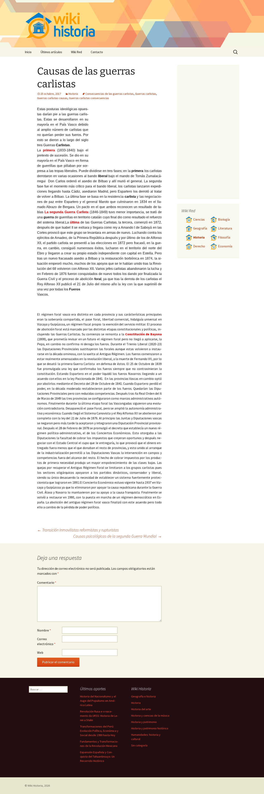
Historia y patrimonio (144, 722)
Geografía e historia (143, 696)
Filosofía (224, 237)
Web (40, 652)
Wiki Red (76, 52)
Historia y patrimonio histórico (149, 728)
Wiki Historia (35, 785)
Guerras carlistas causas (52, 98)
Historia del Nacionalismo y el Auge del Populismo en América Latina (98, 701)
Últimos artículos (51, 52)
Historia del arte (141, 709)
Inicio (28, 52)
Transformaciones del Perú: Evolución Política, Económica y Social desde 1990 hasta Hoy (99, 731)
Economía (225, 246)
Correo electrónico (46, 641)
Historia (73, 94)
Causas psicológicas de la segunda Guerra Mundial (117, 536)
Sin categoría (139, 745)
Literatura (225, 228)
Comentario (46, 582)
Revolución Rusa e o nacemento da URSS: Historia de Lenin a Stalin (99, 716)
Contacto (97, 52)
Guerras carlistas (145, 94)
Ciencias (199, 219)
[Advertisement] (125, 137)
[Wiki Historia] (132, 23)
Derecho (199, 246)
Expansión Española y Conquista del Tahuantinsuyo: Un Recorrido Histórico (97, 756)
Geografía (200, 228)
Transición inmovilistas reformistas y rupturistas (78, 529)
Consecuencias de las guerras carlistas (109, 94)
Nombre (44, 630)
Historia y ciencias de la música (150, 715)
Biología (224, 219)
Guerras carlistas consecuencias (89, 98)
